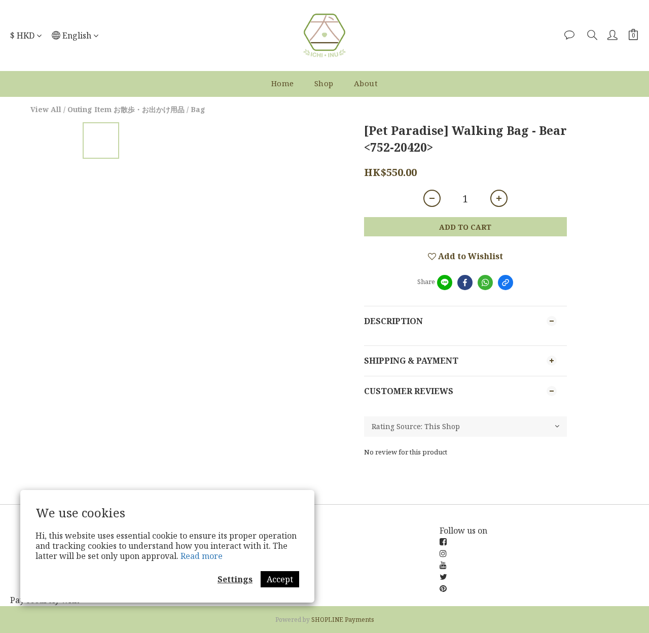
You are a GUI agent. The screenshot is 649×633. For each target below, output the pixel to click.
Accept (280, 579)
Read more (202, 555)
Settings (235, 579)
